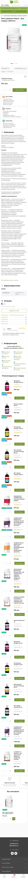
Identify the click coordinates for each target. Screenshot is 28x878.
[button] (12, 63)
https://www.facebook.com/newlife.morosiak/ (15, 853)
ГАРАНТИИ (9, 121)
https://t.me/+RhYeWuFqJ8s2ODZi (12, 853)
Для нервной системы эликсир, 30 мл (19, 686)
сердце (12, 280)
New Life (25, 68)
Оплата (8, 108)
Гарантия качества (9, 782)
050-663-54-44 (14, 845)
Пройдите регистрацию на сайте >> (14, 348)
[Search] (4, 2)
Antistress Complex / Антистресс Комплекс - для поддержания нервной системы (19, 600)
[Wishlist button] (25, 76)
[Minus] (3, 90)
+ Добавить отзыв (14, 310)
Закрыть (14, 11)
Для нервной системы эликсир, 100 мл (19, 451)
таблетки (6, 280)
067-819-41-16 (14, 843)
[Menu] (2, 2)
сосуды (16, 280)
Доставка (9, 96)
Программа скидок (6, 78)
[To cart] (13, 818)
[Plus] (9, 90)
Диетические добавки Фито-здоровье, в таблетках (15, 15)
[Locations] (23, 2)
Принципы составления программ (17, 358)
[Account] (26, 2)
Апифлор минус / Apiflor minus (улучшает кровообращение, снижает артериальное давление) (19, 547)
